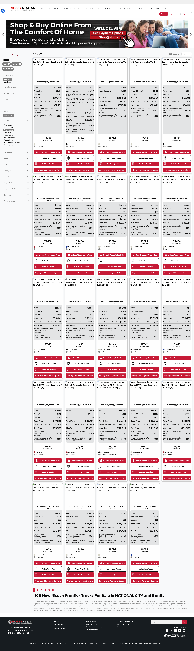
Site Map (58, 643)
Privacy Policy (70, 643)
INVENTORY (91, 621)
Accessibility (47, 643)
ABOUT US (58, 621)
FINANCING (59, 625)
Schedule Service (123, 624)
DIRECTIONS (59, 628)
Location (176, 14)
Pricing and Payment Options (48, 170)
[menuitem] (16, 79)
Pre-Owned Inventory (94, 627)
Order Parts (121, 627)
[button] (3, 11)
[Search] (184, 622)
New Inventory (91, 624)
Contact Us (35, 643)
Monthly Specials (92, 629)
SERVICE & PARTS (125, 621)
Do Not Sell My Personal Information (95, 643)
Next (190, 34)
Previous (3, 34)
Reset (14, 55)
